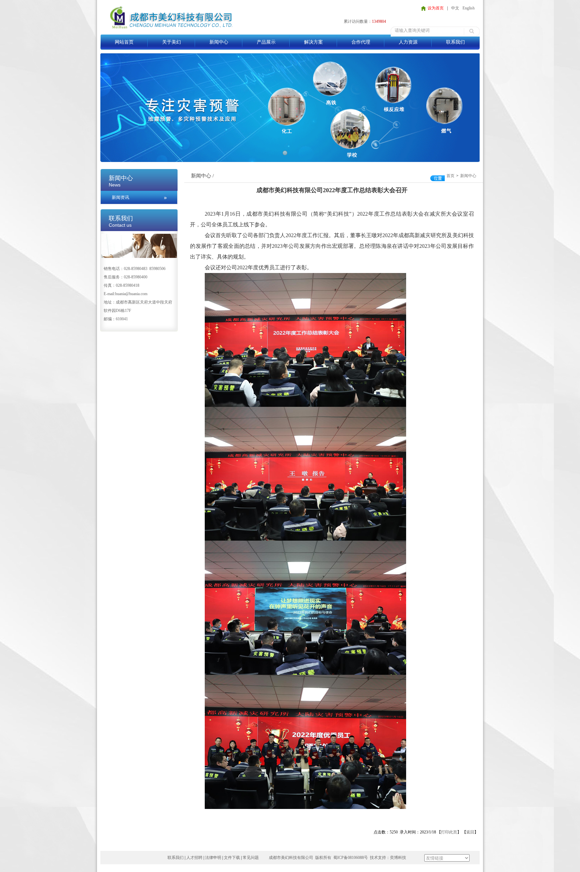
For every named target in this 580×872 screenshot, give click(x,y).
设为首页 (436, 8)
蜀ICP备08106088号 (350, 857)
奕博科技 (398, 857)
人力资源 (408, 42)
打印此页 (449, 832)
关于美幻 (171, 42)
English (469, 8)
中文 (455, 8)
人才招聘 (194, 857)
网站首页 (124, 42)
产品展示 (266, 42)
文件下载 (232, 857)
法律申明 (213, 857)
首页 (450, 175)
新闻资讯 (120, 197)
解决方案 (313, 42)
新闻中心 (218, 42)
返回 (470, 832)
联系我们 (455, 42)
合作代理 (360, 42)
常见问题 (251, 857)
